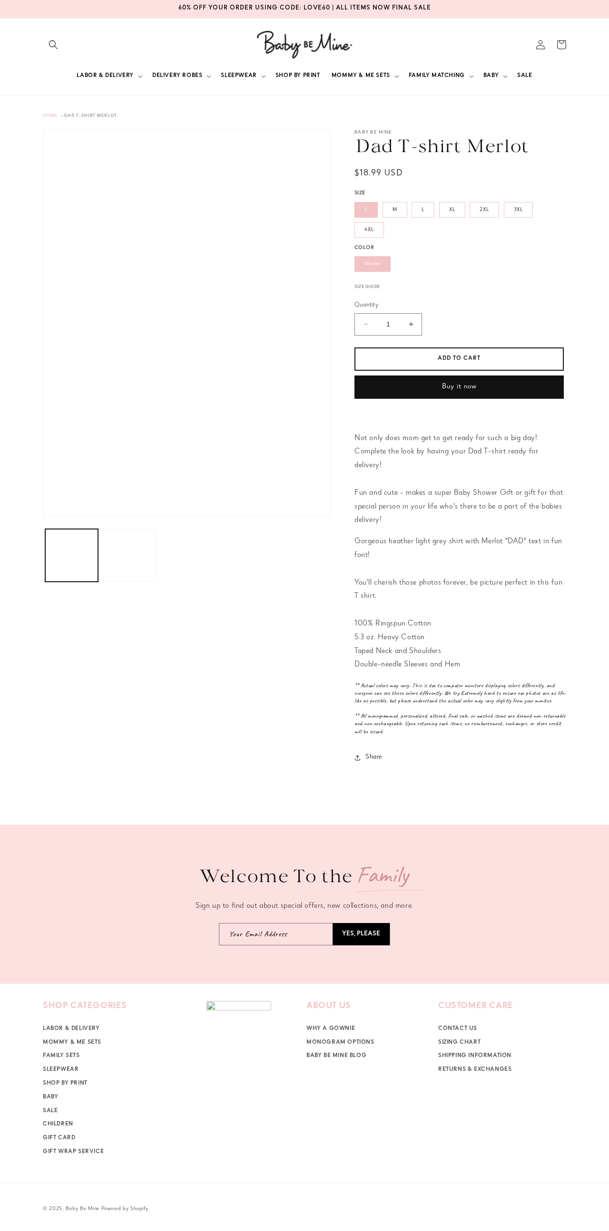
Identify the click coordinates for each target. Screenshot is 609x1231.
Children (58, 1124)
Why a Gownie (330, 1029)
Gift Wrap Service (73, 1152)
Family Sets (61, 1056)
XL (452, 209)
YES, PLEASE (361, 934)
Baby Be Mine (82, 1209)
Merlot (372, 264)
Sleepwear (61, 1070)
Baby (50, 1097)
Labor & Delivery (71, 1029)
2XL (484, 209)
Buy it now (459, 387)
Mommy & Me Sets (72, 1042)
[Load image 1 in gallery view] (71, 555)
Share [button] (373, 757)
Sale (50, 1111)
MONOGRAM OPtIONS (340, 1042)
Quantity (366, 305)
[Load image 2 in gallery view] (129, 555)
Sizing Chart (459, 1042)
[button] (53, 44)
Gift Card (59, 1138)
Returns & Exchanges (474, 1070)
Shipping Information (474, 1056)
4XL (369, 229)
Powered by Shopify (124, 1209)
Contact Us (457, 1029)
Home (50, 116)
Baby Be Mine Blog (336, 1056)
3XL (518, 209)
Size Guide (367, 287)
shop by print (65, 1084)
